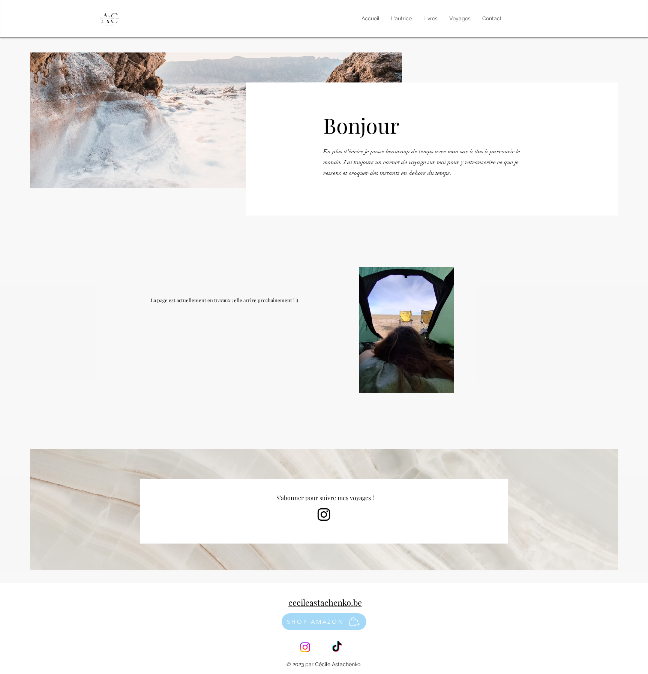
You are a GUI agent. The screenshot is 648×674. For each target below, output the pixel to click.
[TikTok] (337, 647)
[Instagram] (323, 514)
